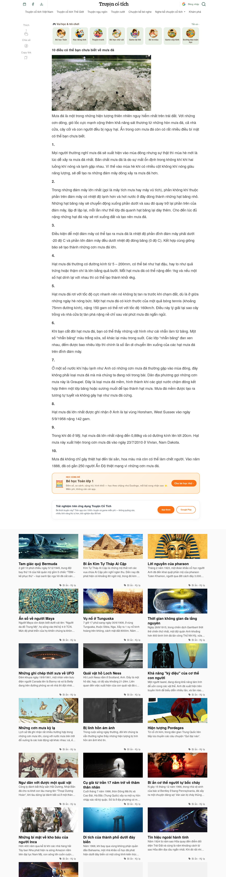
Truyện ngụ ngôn (97, 12)
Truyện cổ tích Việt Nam (39, 12)
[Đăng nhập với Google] (184, 4)
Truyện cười (118, 12)
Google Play (186, 509)
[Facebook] (33, 4)
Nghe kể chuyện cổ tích (169, 12)
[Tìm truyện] (203, 4)
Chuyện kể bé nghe (140, 12)
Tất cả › (195, 24)
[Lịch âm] (24, 4)
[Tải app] (41, 4)
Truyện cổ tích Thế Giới (70, 12)
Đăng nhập (193, 4)
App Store (165, 509)
